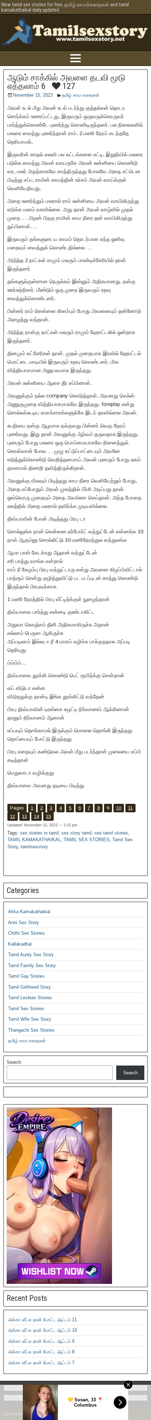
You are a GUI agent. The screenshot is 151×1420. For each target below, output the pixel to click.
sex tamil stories (111, 833)
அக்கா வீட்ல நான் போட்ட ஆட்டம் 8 (41, 1351)
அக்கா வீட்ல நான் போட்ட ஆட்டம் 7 (41, 1362)
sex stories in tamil (39, 833)
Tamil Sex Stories (26, 1008)
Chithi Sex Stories (26, 933)
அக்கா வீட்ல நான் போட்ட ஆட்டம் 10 (42, 1330)
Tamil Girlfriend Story (29, 987)
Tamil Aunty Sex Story (31, 954)
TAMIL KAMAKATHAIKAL (34, 839)
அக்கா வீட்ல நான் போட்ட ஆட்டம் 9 (41, 1341)
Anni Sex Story (23, 922)
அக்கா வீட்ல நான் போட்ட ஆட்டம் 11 (42, 1319)
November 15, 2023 (33, 95)
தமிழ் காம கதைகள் (80, 95)
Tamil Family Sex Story (32, 965)
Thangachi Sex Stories (31, 1030)
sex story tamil (76, 833)
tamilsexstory (34, 846)
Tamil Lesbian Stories (30, 997)
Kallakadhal (20, 944)
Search (14, 1062)
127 (67, 86)
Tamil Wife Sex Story (29, 1019)
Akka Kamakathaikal (29, 911)
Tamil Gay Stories (26, 976)
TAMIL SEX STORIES (87, 839)
